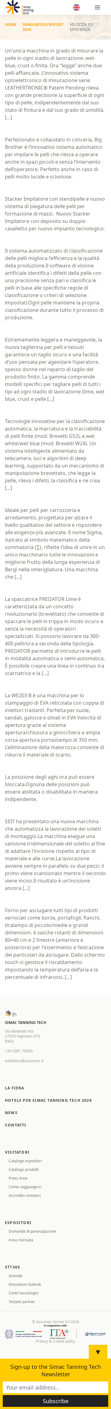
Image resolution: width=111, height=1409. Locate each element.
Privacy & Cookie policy (55, 1341)
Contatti (16, 1125)
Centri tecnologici (24, 1293)
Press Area (18, 1178)
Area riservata (21, 1240)
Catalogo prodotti (24, 1169)
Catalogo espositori (25, 1161)
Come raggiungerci (25, 1186)
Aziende (16, 1275)
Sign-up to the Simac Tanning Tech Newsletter (55, 1370)
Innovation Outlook (25, 1284)
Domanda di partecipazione (32, 1231)
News (11, 1112)
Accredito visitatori (25, 1195)
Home (10, 24)
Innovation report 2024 (43, 27)
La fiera (14, 1088)
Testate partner (22, 1301)
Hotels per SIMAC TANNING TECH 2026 (48, 1100)
